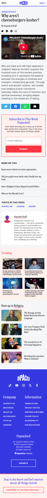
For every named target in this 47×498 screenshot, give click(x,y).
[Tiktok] (10, 385)
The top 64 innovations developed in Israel (11, 292)
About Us (7, 412)
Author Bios (9, 416)
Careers (7, 425)
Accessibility (31, 420)
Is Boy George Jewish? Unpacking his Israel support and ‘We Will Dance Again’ (34, 293)
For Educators (32, 425)
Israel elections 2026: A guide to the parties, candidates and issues (12, 273)
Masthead (8, 408)
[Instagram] (23, 385)
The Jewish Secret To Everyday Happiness (33, 343)
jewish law (6, 206)
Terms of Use (31, 403)
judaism (20, 206)
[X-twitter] (30, 385)
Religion (18, 306)
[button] (2, 31)
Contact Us (9, 403)
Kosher (32, 206)
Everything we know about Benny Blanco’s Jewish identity (34, 273)
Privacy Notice (32, 408)
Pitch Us (7, 420)
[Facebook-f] (37, 385)
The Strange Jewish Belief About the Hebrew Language (34, 315)
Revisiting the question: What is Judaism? (34, 357)
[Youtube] (17, 385)
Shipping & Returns (34, 412)
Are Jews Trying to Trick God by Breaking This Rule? (34, 329)
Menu (3, 2)
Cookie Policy (32, 416)
